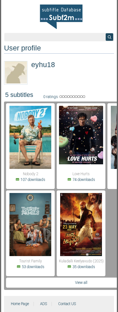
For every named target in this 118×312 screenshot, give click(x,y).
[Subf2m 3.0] (61, 16)
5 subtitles (19, 94)
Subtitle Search (109, 37)
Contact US (67, 304)
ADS (43, 304)
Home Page (20, 304)
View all (81, 283)
